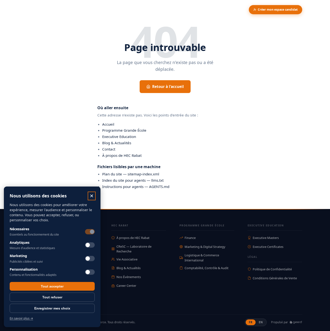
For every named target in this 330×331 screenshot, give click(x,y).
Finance (190, 238)
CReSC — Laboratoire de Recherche (133, 248)
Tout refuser (52, 297)
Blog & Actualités (116, 142)
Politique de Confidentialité (272, 269)
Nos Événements (128, 277)
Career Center (126, 285)
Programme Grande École (124, 130)
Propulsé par (279, 322)
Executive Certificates (268, 247)
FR (252, 322)
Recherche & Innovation (96, 9)
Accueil (108, 124)
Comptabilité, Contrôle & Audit (207, 268)
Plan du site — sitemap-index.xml (130, 174)
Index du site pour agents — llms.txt (133, 180)
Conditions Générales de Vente (275, 278)
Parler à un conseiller (226, 9)
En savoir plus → (21, 318)
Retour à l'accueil (168, 86)
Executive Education (119, 136)
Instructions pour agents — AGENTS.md (135, 186)
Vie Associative (126, 259)
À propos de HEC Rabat (122, 155)
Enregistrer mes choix (52, 308)
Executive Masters (266, 238)
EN (262, 322)
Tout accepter (52, 286)
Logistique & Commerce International (202, 257)
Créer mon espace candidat (278, 9)
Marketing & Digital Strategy (205, 247)
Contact (108, 149)
